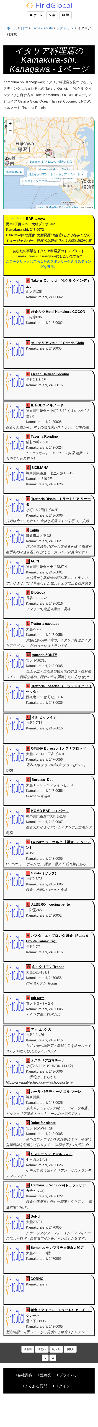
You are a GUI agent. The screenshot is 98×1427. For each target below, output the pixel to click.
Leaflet (40, 207)
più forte (37, 998)
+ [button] (10, 123)
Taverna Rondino (44, 436)
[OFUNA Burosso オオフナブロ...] (49, 153)
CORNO (37, 1279)
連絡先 (46, 1375)
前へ (43, 1349)
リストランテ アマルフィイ (41, 181)
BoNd (35, 1216)
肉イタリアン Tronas (48, 967)
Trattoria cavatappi (45, 624)
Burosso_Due (42, 780)
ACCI (35, 561)
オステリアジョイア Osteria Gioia (57, 343)
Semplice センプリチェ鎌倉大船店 (57, 1247)
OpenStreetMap (70, 207)
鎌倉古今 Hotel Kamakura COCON (58, 312)
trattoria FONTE (44, 655)
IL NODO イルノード (47, 405)
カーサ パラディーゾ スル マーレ (56, 1091)
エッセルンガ (41, 1029)
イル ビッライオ (43, 717)
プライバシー (70, 1375)
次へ (55, 1349)
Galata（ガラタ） (44, 873)
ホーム (37, 15)
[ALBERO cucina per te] (6, 162)
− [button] (10, 130)
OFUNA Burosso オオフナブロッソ (58, 748)
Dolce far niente (43, 1123)
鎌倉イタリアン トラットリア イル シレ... (56, 174)
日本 (24, 28)
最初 (29, 1349)
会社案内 (25, 1375)
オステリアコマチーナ (48, 1060)
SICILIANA (40, 468)
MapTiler (53, 207)
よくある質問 (36, 1386)
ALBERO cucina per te (50, 904)
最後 (69, 1349)
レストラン (65, 28)
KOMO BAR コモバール (50, 811)
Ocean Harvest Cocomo (50, 374)
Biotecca (38, 592)
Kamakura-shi (42, 28)
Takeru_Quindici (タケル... (54, 169)
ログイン (62, 1386)
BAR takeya (49, 161)
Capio (34, 530)
